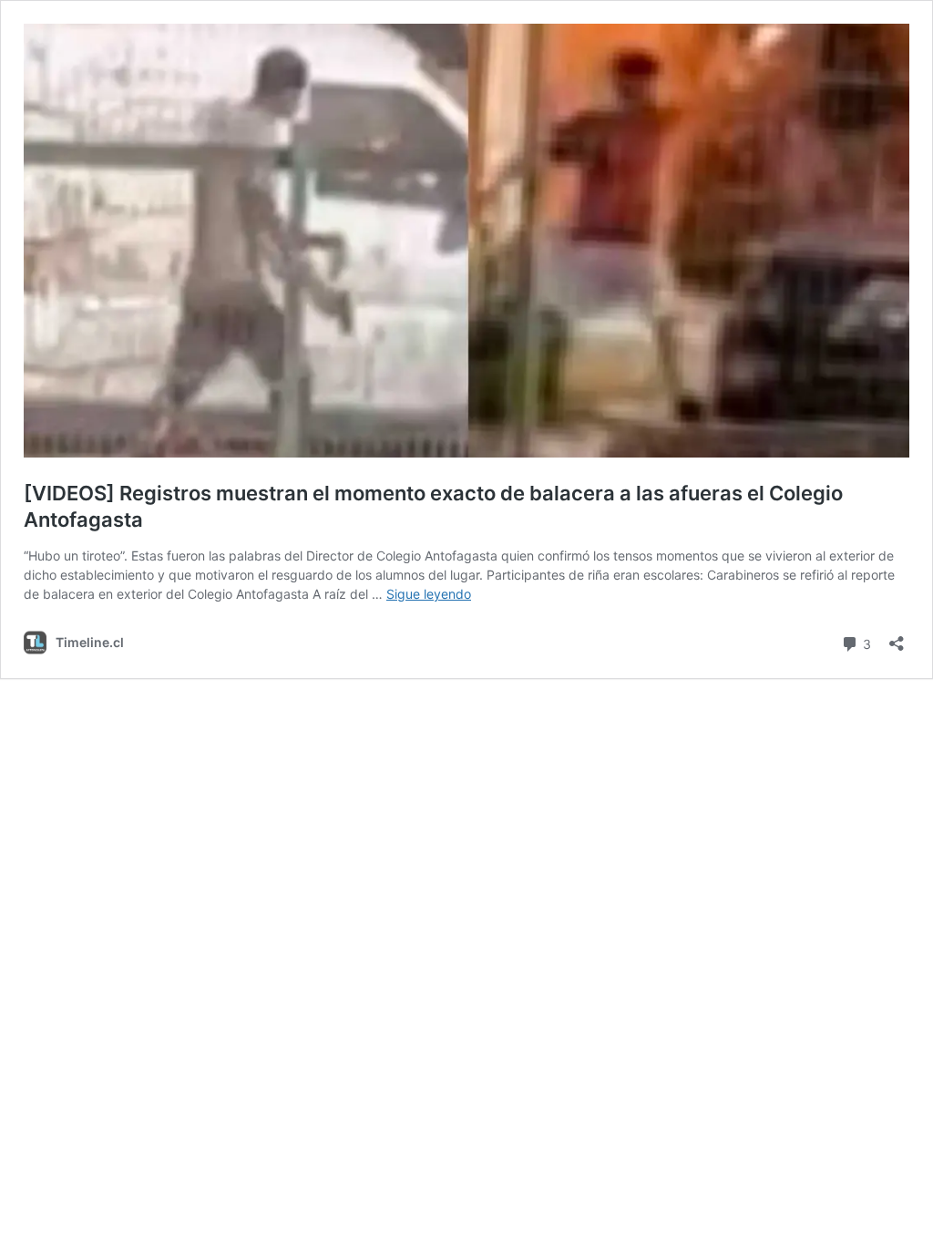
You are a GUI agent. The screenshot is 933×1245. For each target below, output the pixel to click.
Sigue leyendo (428, 594)
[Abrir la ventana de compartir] (896, 637)
